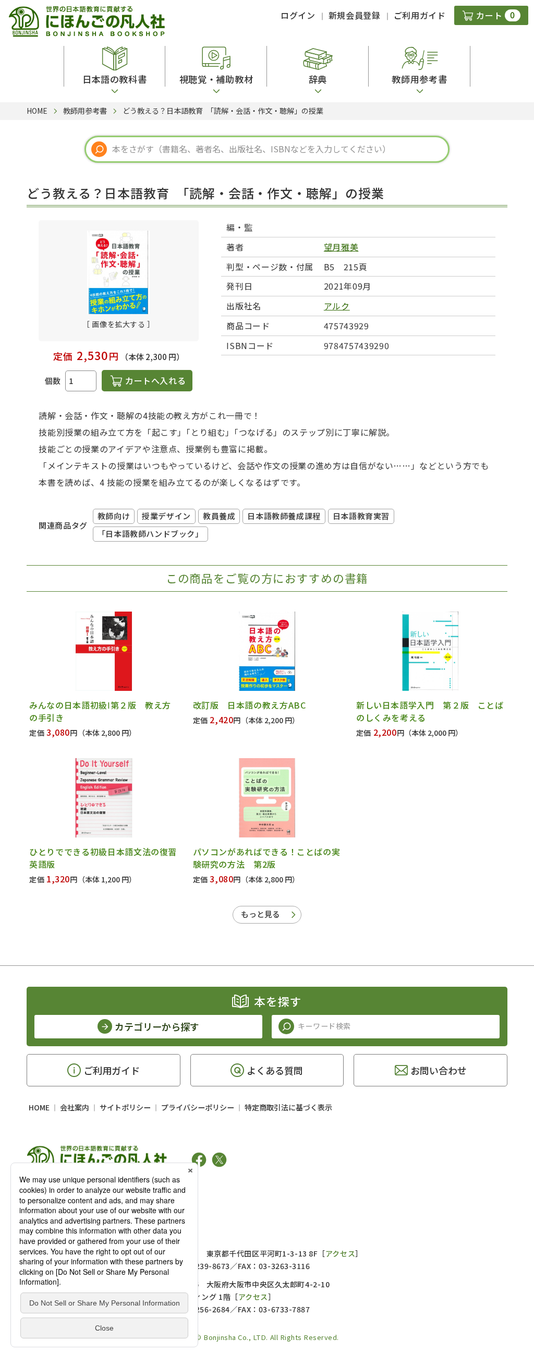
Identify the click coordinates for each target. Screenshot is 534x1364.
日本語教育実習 (361, 515)
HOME (39, 1107)
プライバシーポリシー (197, 1107)
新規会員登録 (355, 15)
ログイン (298, 15)
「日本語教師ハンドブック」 (150, 533)
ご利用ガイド (420, 15)
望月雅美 (341, 247)
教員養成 (219, 515)
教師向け (114, 515)
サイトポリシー (125, 1107)
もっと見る (260, 913)
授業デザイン (166, 515)
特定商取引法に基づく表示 (288, 1107)
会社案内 (74, 1107)
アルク (337, 306)
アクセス (340, 1253)
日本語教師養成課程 (283, 515)
